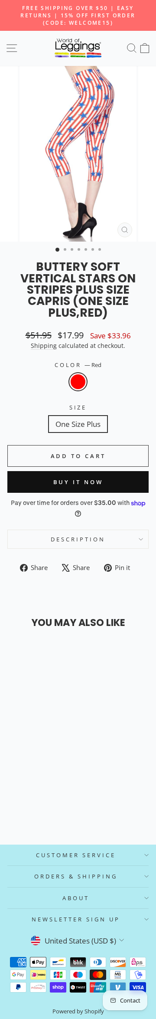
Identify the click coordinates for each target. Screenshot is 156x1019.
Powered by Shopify (78, 1011)
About (75, 898)
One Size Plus (78, 424)
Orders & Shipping (75, 876)
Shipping (44, 345)
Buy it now (78, 482)
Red (78, 381)
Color (78, 365)
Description (78, 539)
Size (78, 407)
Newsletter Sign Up (76, 919)
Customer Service (76, 855)
